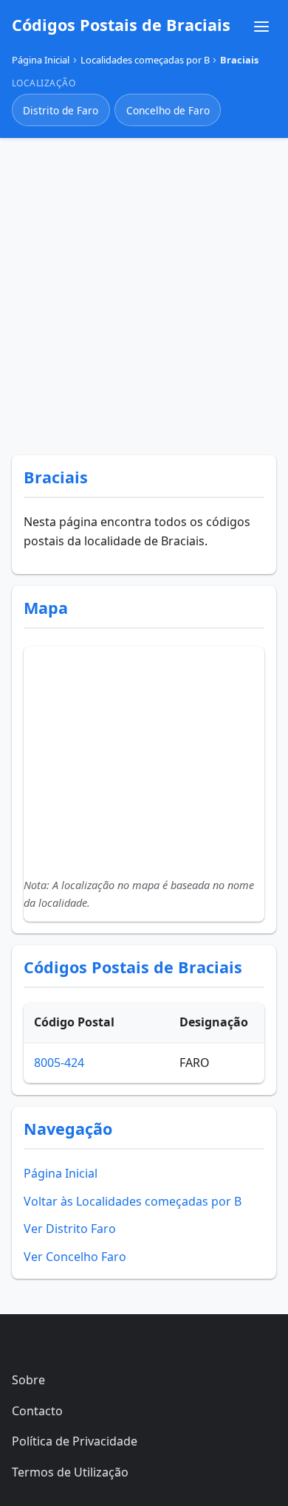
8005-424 (59, 1062)
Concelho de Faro (168, 110)
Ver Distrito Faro (70, 1228)
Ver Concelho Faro (75, 1256)
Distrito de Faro (60, 110)
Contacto (37, 1411)
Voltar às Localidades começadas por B (132, 1201)
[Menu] (261, 26)
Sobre (28, 1380)
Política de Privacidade (74, 1441)
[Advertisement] (144, 294)
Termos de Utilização (70, 1472)
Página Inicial (60, 1173)
